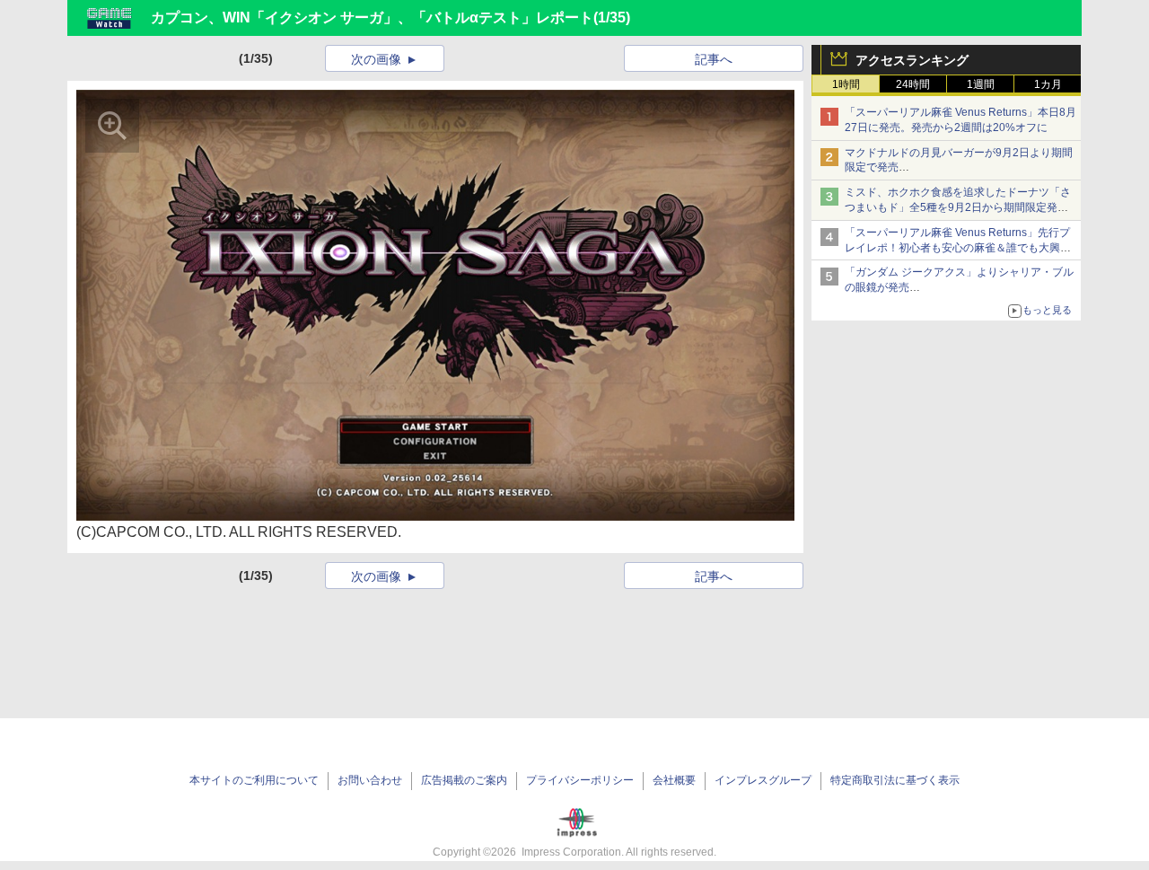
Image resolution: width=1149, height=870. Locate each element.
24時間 (913, 84)
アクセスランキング (912, 60)
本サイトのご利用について (254, 780)
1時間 (846, 84)
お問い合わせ (370, 780)
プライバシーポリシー (580, 780)
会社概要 (674, 780)
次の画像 (376, 59)
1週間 (981, 84)
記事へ (713, 59)
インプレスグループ (763, 780)
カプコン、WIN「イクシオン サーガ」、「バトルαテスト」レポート (372, 17)
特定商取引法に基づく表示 (895, 780)
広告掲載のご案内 (464, 780)
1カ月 (1048, 84)
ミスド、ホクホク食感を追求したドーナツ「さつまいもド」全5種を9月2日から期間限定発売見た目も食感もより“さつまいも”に (958, 207)
